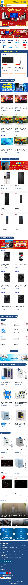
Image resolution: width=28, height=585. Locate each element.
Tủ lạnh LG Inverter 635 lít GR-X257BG (6, 186)
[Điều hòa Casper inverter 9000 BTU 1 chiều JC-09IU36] (16, 339)
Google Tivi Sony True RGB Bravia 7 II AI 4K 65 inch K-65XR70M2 (21, 129)
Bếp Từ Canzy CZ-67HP (6, 492)
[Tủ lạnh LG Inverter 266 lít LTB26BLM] (21, 199)
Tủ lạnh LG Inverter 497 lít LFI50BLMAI (20, 228)
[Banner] (7, 33)
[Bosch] (17, 45)
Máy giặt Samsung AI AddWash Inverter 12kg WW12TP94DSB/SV (20, 307)
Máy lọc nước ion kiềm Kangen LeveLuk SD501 (20, 424)
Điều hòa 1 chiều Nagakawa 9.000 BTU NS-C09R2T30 (16, 330)
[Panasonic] (10, 40)
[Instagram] (10, 573)
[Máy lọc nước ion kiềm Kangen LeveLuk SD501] (21, 415)
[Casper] (10, 45)
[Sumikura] (3, 47)
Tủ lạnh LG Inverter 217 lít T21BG (6, 207)
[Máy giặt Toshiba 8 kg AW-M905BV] (21, 256)
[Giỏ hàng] (26, 2)
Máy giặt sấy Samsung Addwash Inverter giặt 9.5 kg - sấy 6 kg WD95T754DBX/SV (6, 307)
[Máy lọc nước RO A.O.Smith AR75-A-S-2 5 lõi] (21, 373)
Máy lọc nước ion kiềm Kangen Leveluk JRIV (6, 382)
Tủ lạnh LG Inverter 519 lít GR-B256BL (20, 186)
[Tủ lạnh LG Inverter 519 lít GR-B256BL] (21, 177)
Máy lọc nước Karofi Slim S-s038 (7, 403)
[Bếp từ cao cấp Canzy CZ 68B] (7, 463)
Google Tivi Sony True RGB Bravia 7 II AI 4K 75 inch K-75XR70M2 (7, 129)
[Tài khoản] (24, 2)
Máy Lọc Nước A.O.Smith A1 (6, 424)
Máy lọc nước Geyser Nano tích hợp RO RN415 (21, 403)
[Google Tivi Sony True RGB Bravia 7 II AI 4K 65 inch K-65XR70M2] (21, 120)
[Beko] (17, 47)
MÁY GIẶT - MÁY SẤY (8, 237)
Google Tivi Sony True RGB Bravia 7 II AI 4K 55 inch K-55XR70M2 (21, 150)
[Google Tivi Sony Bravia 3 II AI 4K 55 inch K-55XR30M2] (7, 99)
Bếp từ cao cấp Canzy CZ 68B (6, 471)
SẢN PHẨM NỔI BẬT (9, 51)
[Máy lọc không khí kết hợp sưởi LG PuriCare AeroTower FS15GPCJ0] (20, 60)
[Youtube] (7, 573)
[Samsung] (3, 40)
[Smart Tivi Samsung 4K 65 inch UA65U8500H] (7, 141)
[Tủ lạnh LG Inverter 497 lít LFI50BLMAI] (21, 220)
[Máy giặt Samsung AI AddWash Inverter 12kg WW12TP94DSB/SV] (21, 298)
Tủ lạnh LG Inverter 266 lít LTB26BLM (20, 207)
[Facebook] (1, 573)
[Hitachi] (10, 42)
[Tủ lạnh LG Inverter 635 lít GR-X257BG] (7, 177)
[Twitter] (4, 573)
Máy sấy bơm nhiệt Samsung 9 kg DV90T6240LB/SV (5, 265)
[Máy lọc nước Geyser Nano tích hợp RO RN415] (21, 394)
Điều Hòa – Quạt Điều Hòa (10, 316)
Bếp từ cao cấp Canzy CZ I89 (20, 492)
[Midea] (3, 45)
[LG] (17, 40)
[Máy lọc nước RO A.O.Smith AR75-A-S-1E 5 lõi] (21, 441)
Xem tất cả (24, 500)
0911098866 (16, 2)
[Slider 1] (14, 16)
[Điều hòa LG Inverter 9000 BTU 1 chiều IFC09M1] (3, 325)
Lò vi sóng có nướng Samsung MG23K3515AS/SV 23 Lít (7, 68)
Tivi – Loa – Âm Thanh (8, 80)
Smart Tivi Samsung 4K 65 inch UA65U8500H (7, 150)
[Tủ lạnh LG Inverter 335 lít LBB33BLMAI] (7, 220)
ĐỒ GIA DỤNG (6, 433)
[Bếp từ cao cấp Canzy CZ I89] (21, 484)
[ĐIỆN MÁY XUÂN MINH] (5, 2)
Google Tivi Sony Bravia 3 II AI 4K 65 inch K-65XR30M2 (21, 108)
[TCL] (25, 45)
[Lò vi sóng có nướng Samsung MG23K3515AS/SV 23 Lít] (8, 60)
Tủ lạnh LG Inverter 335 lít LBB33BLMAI (6, 228)
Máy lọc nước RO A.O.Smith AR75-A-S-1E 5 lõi (21, 450)
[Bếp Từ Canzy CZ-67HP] (7, 484)
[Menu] (1, 5)
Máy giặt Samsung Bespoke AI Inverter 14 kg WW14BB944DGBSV (6, 286)
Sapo (17, 583)
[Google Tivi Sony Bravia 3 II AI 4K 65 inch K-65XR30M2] (21, 99)
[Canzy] (25, 47)
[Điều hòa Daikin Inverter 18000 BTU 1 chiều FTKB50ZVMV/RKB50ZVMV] (3, 339)
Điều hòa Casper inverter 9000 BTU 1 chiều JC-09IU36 (16, 343)
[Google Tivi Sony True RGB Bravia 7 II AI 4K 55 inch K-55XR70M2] (21, 141)
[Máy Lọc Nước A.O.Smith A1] (7, 415)
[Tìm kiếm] (7, 5)
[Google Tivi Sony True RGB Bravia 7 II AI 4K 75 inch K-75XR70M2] (7, 120)
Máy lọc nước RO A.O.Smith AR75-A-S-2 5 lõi (21, 382)
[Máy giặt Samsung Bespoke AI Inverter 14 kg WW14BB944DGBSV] (7, 277)
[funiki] (10, 47)
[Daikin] (17, 42)
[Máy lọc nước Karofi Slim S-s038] (7, 394)
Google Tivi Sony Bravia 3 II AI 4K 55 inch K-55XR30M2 (7, 108)
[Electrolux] (3, 42)
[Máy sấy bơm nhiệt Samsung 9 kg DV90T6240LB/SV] (7, 256)
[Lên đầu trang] (26, 573)
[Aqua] (25, 42)
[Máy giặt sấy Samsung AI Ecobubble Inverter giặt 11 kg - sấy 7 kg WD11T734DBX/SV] (21, 277)
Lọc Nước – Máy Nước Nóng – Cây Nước (14, 364)
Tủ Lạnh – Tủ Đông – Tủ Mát (10, 159)
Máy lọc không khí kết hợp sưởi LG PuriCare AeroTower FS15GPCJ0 (20, 68)
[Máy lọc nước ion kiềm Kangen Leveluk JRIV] (7, 373)
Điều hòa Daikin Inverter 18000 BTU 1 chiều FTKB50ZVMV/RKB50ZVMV (3, 343)
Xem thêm (14, 350)
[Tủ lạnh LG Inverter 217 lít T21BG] (7, 199)
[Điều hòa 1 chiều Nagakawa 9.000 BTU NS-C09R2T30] (16, 325)
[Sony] (25, 40)
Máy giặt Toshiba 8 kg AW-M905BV (21, 265)
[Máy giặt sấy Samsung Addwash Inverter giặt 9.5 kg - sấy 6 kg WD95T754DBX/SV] (7, 298)
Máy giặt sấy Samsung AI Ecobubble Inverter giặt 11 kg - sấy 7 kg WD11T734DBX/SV (20, 286)
